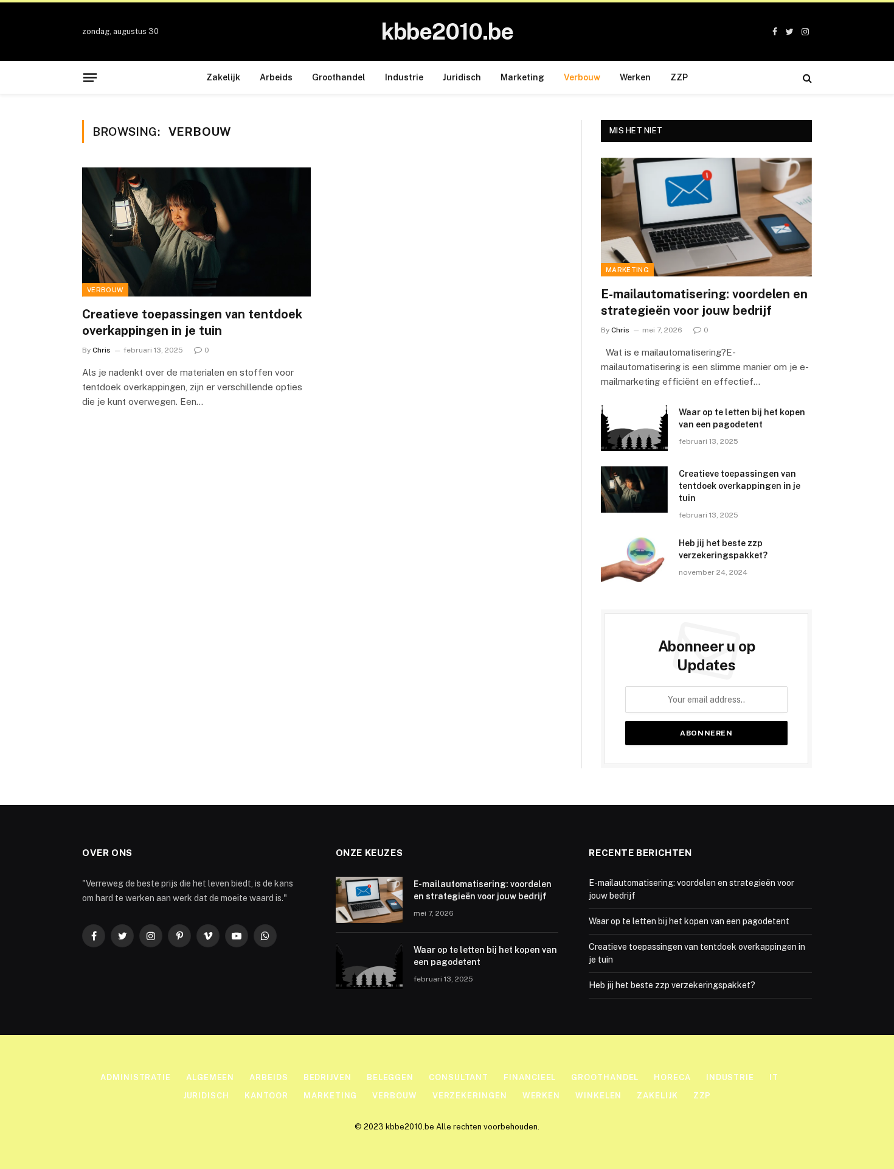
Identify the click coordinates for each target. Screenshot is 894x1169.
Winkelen (598, 1095)
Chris (101, 350)
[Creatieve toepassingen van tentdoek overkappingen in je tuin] (196, 232)
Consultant (458, 1077)
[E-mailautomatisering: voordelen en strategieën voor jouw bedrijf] (706, 217)
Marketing (522, 77)
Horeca (672, 1077)
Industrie (404, 77)
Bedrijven (327, 1077)
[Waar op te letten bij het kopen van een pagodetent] (634, 428)
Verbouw (582, 77)
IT (773, 1077)
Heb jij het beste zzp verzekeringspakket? (723, 549)
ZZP (679, 77)
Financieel (530, 1077)
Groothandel (339, 77)
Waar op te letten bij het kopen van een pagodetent (742, 418)
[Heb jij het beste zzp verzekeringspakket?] (634, 559)
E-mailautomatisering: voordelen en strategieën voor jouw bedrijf (704, 302)
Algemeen (210, 1077)
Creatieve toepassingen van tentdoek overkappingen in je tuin (192, 322)
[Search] (806, 77)
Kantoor (266, 1095)
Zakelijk (223, 77)
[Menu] (90, 77)
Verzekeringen (469, 1095)
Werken (635, 77)
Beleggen (390, 1077)
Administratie (135, 1077)
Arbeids (276, 77)
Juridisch (462, 77)
